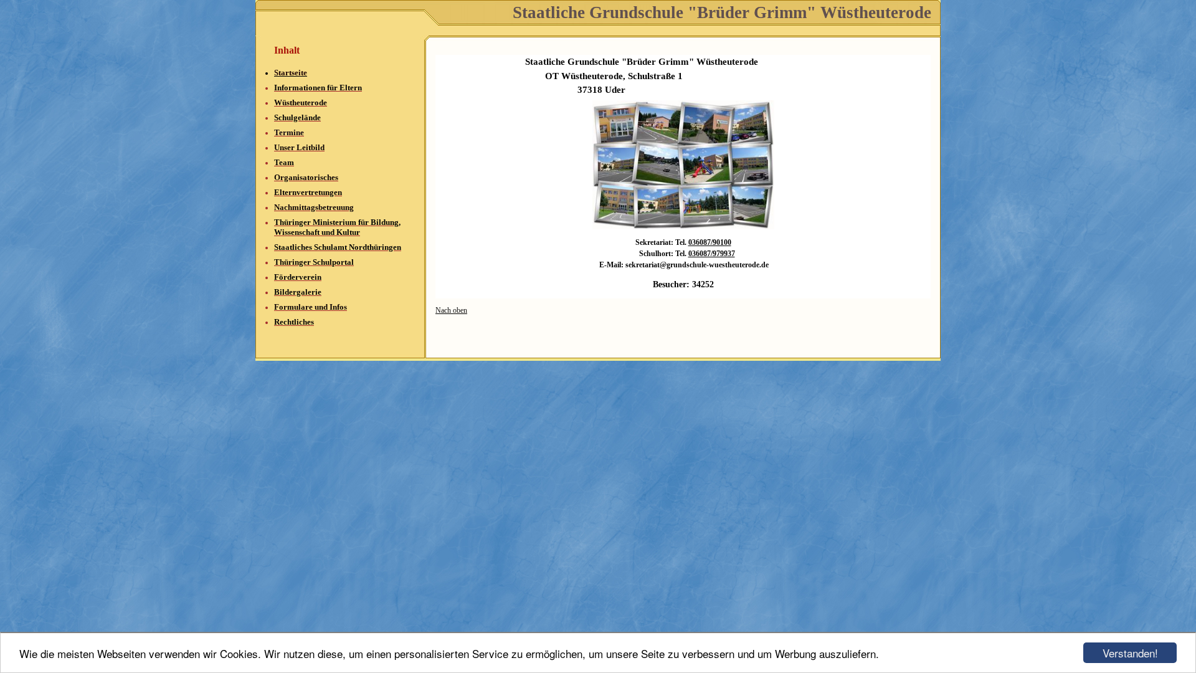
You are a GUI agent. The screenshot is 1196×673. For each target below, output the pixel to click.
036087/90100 (709, 242)
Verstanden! (1130, 653)
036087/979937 (711, 253)
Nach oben (451, 310)
